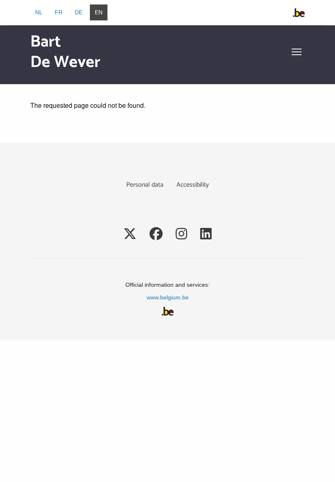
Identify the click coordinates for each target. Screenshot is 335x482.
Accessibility (192, 184)
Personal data (144, 184)
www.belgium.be (168, 297)
